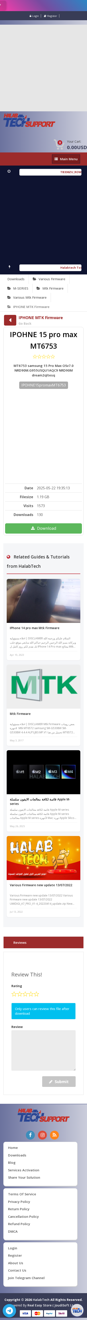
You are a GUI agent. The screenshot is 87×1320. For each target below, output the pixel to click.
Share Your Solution (24, 1177)
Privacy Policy (19, 1201)
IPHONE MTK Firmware (31, 306)
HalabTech (41, 1300)
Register (52, 16)
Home (13, 1147)
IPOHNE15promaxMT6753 (43, 385)
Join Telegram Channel (26, 1278)
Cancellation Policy (23, 1216)
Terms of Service (22, 1194)
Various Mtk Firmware (30, 297)
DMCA (13, 1231)
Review (17, 1027)
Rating (16, 986)
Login (35, 16)
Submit (62, 1081)
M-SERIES (20, 288)
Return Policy (18, 1209)
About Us (15, 1263)
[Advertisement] (43, 68)
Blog (12, 1162)
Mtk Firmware (53, 288)
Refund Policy (19, 1224)
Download (46, 528)
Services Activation (23, 1170)
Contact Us (17, 1270)
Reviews (20, 942)
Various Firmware (52, 279)
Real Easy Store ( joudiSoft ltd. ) (52, 1305)
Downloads (16, 279)
